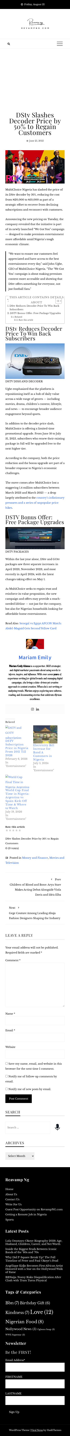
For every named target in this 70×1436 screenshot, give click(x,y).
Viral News (37, 1430)
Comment (12, 960)
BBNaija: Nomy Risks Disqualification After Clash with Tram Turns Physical (33, 1279)
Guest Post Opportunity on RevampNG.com (34, 1209)
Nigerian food (24, 1321)
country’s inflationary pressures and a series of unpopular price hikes (34, 502)
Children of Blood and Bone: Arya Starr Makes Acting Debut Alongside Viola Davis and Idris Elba (35, 887)
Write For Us (13, 1204)
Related (18, 317)
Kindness (17, 1312)
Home (9, 1189)
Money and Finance (35, 857)
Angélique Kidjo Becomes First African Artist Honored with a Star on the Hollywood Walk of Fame (34, 1269)
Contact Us (12, 1199)
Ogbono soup (46, 1329)
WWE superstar (15, 1335)
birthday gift (35, 1303)
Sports (9, 1219)
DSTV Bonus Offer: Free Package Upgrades (35, 313)
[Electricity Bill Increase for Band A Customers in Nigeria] (45, 734)
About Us (11, 1194)
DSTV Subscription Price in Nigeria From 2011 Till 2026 (16, 748)
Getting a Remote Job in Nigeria (26, 1214)
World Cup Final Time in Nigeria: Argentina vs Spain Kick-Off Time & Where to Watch (17, 799)
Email (10, 1030)
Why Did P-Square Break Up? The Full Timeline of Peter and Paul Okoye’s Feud (31, 1259)
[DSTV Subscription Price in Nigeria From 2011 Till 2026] (17, 732)
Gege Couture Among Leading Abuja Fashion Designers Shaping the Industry (34, 913)
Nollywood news (20, 1329)
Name (10, 1013)
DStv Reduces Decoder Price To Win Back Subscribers (34, 308)
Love (41, 1312)
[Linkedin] (37, 709)
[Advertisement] (35, 80)
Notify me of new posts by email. (29, 1089)
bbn (12, 1303)
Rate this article (26, 320)
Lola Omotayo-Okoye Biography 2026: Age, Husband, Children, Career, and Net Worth (33, 1242)
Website (10, 1047)
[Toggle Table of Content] (57, 301)
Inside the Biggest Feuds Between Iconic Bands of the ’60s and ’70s (31, 1250)
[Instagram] (32, 709)
